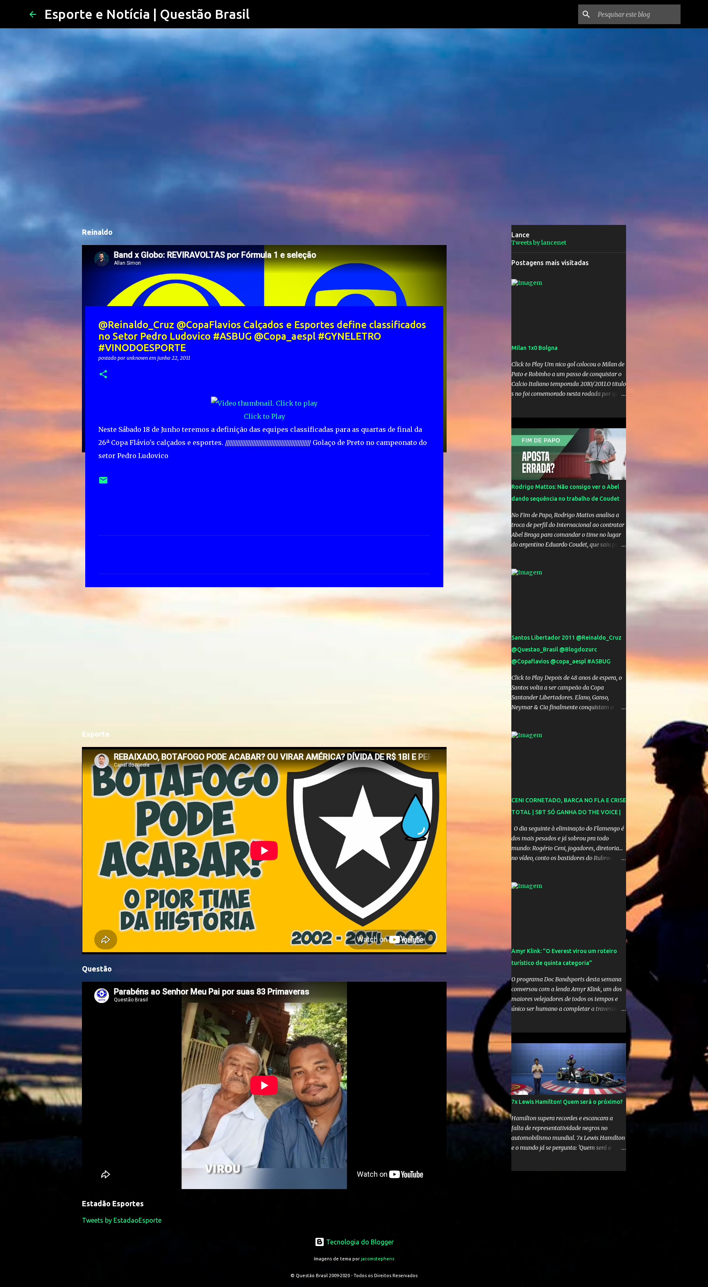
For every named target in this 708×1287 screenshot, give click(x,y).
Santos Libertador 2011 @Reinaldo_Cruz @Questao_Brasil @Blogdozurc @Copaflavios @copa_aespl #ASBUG (566, 649)
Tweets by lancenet (538, 242)
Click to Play (264, 416)
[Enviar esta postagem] (103, 483)
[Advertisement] (264, 656)
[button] (103, 374)
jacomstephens (377, 1258)
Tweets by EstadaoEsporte (121, 1220)
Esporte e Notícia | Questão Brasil (147, 14)
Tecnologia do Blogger (359, 1242)
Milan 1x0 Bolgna (534, 348)
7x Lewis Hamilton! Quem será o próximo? (567, 1102)
